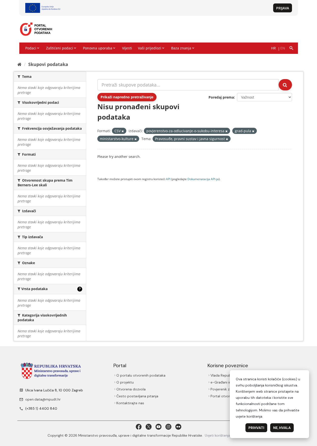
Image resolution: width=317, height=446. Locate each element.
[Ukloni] (123, 131)
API (168, 179)
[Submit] (285, 84)
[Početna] (19, 64)
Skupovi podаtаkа (48, 64)
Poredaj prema (221, 97)
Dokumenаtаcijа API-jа (203, 179)
